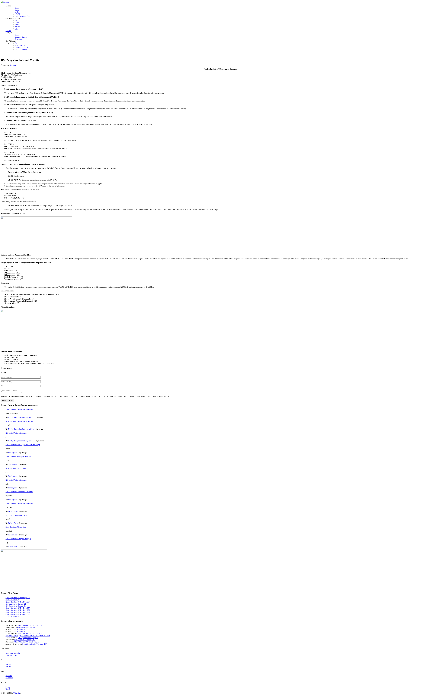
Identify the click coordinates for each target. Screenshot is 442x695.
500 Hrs (8, 664)
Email (8, 689)
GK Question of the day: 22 (16, 604)
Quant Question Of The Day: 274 (18, 602)
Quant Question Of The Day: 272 (18, 610)
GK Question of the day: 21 (16, 606)
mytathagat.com (11, 655)
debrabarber (12, 547)
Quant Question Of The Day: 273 (18, 608)
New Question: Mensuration (16, 468)
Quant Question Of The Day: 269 (34, 644)
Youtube (9, 676)
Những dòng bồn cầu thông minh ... (21, 417)
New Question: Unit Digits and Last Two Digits (23, 445)
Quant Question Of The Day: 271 (18, 612)
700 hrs (8, 666)
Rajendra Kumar (12, 636)
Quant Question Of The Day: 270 (18, 614)
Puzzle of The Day (12, 600)
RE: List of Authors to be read (16, 433)
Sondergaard (12, 453)
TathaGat (16, 693)
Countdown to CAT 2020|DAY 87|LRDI (35, 636)
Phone (8, 687)
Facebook (9, 678)
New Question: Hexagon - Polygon (18, 456)
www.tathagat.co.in (13, 653)
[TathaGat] (5, 2)
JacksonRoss (12, 511)
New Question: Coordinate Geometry (19, 409)
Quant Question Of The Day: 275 (18, 598)
